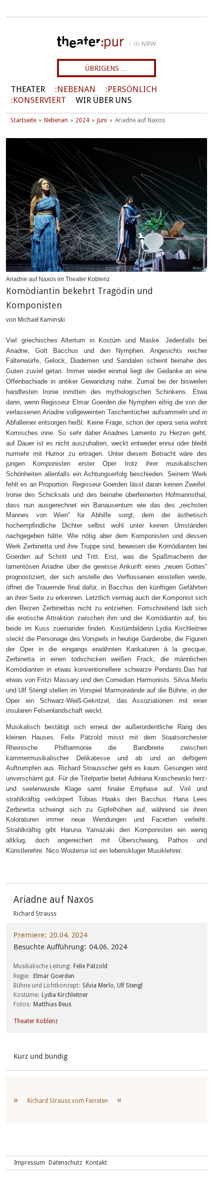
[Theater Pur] (106, 42)
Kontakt (96, 1162)
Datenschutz (65, 1162)
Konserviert (39, 100)
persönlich (132, 89)
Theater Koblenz (35, 1021)
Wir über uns (104, 100)
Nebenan (76, 89)
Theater (28, 89)
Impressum (29, 1162)
